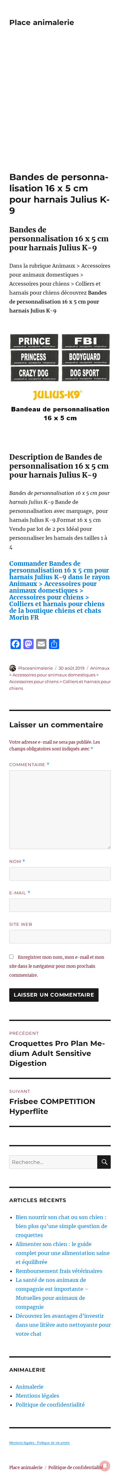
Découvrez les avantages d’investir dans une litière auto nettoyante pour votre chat (63, 1325)
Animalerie (30, 1387)
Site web (20, 924)
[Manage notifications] (105, 1466)
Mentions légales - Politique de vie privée (39, 1442)
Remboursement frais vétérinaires (59, 1271)
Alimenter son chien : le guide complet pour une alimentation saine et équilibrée (63, 1253)
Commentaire (29, 764)
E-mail (19, 893)
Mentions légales (37, 1395)
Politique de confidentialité (50, 1404)
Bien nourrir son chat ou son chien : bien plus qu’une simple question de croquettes (61, 1226)
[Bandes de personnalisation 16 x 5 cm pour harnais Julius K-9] (60, 384)
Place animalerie (41, 22)
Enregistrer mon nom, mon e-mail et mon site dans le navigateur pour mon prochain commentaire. (56, 966)
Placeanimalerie (35, 668)
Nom (17, 861)
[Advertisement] (60, 108)
